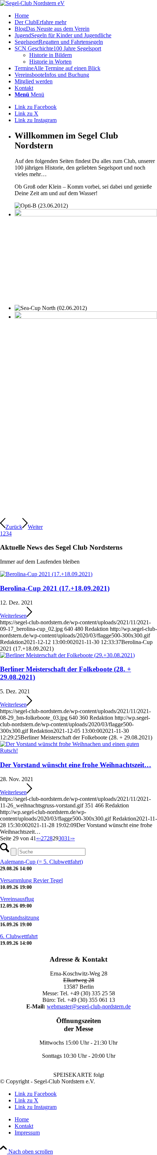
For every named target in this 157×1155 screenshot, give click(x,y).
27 (44, 838)
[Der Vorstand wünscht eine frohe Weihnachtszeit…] (78, 750)
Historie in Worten (50, 61)
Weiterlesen (13, 616)
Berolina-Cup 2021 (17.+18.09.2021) (55, 588)
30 (61, 838)
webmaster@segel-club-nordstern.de (89, 1006)
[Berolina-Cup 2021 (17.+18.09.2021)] (46, 574)
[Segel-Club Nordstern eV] (32, 3)
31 (67, 838)
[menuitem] (86, 15)
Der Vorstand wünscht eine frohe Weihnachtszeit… (75, 765)
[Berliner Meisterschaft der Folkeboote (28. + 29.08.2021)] (67, 655)
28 (50, 838)
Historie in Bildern (50, 55)
